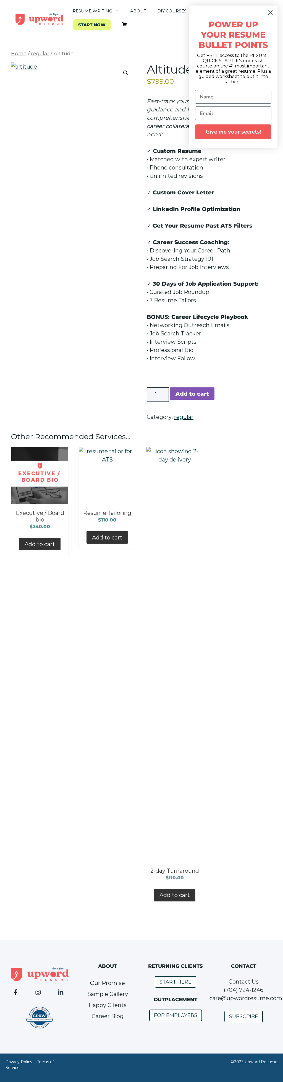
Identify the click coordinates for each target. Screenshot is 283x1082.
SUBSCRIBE (243, 1016)
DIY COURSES (172, 11)
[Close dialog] (270, 12)
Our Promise (107, 983)
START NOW (92, 24)
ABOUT (138, 11)
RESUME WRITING (92, 11)
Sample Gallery (107, 994)
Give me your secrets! (233, 131)
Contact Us (244, 981)
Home (19, 53)
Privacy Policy (19, 1061)
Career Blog (108, 1016)
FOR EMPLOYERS (175, 1015)
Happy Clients (107, 1005)
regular (40, 53)
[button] (126, 73)
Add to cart (192, 393)
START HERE (175, 982)
